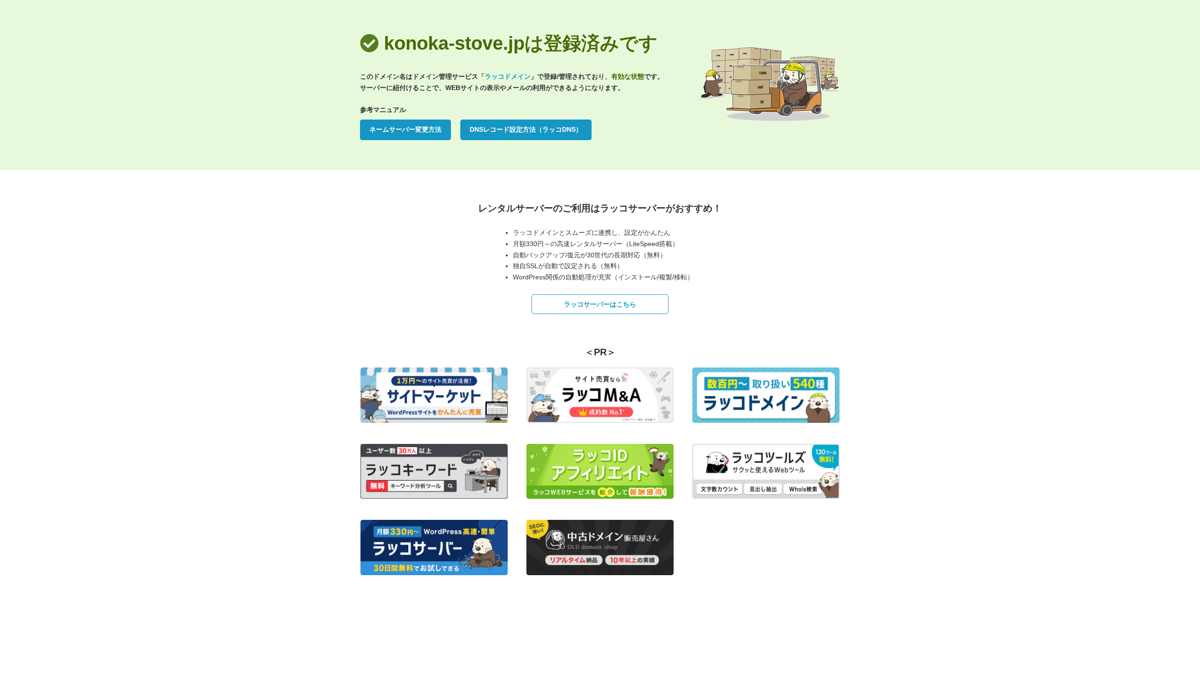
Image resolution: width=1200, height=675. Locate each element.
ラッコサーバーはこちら (600, 304)
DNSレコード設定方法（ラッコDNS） (526, 129)
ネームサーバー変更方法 (405, 129)
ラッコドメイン (508, 76)
